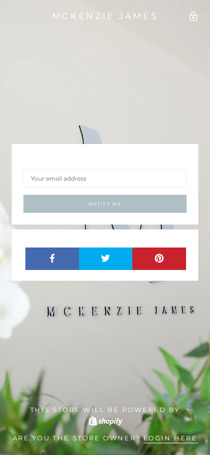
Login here (171, 438)
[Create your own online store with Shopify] (105, 420)
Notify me (105, 204)
